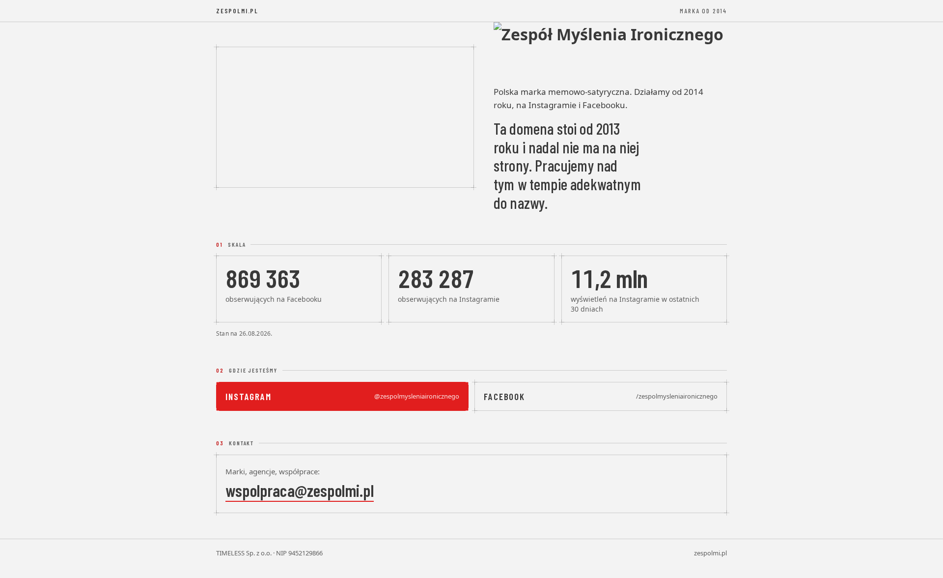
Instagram (342, 396)
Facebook (601, 396)
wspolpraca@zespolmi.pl (299, 490)
